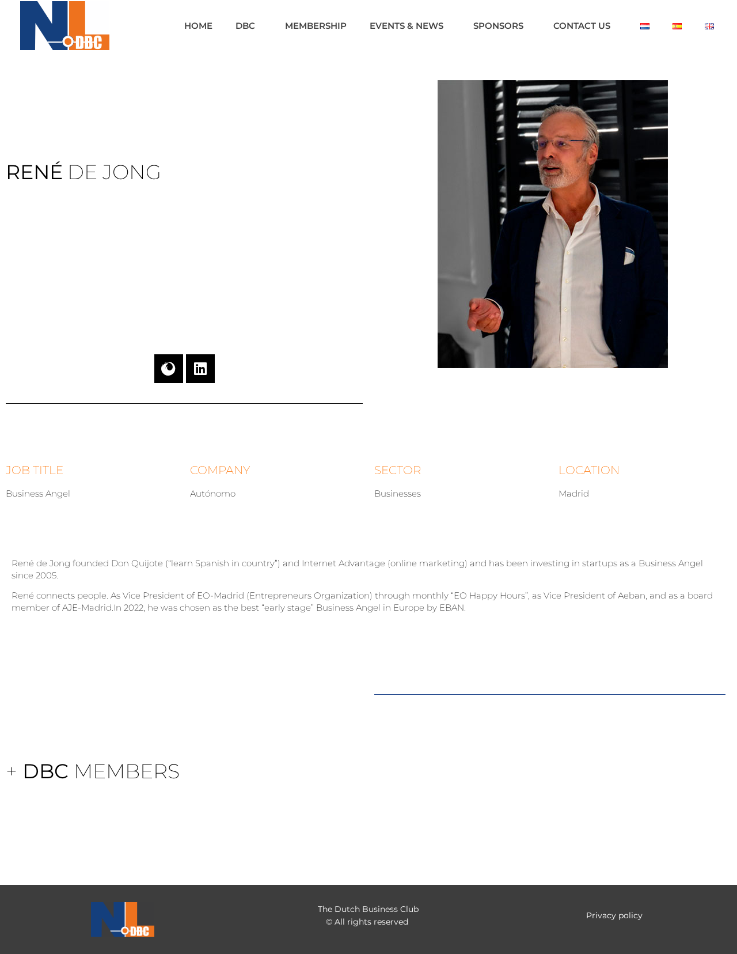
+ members (93, 771)
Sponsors (498, 25)
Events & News (406, 25)
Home (198, 25)
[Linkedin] (200, 368)
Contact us (581, 25)
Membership (316, 25)
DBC (245, 25)
